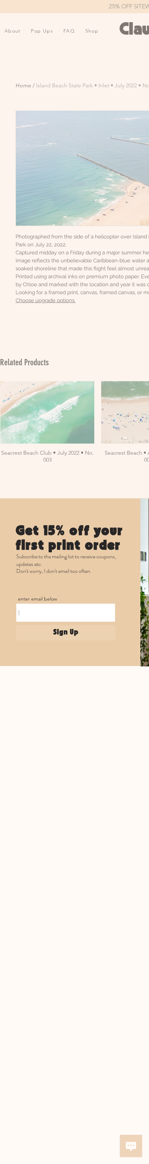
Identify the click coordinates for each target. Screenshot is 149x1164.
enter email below (37, 598)
